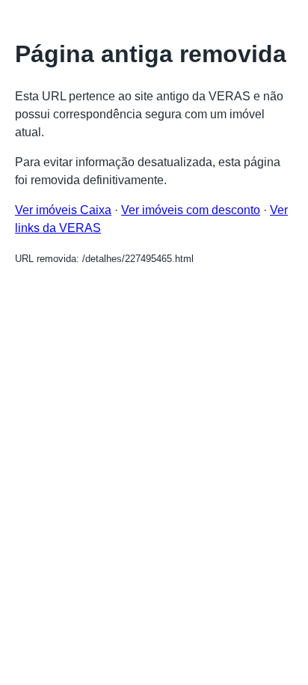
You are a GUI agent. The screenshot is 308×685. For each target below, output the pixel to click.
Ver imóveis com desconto (190, 210)
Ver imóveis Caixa (63, 210)
